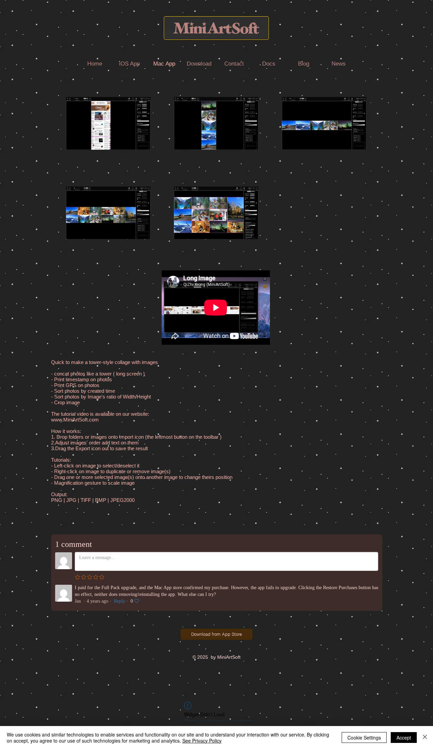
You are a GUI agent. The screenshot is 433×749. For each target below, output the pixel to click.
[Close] (425, 737)
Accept (403, 737)
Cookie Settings (364, 737)
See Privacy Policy (202, 740)
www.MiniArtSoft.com (75, 419)
